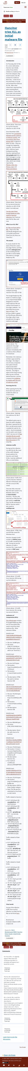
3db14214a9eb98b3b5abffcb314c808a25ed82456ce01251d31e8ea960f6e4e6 (13, 688)
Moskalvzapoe (9, 932)
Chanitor (7, 936)
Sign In (17, 2)
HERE (7, 20)
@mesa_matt (10, 167)
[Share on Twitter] (20, 44)
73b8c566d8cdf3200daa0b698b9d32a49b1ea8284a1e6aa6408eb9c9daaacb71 (14, 637)
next (11, 16)
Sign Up (23, 2)
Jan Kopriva (16, 11)
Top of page (23, 1047)
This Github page (11, 620)
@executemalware (11, 169)
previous (6, 16)
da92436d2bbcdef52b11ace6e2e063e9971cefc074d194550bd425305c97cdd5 (14, 658)
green (11, 7)
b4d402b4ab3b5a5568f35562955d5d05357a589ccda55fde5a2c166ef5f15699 (14, 717)
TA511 (13, 930)
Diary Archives (9, 1055)
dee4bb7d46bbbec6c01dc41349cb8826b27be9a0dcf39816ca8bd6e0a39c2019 (13, 772)
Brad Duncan (9, 52)
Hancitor (19, 932)
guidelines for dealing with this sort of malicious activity (13, 380)
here (7, 311)
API (16, 1060)
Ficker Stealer (9, 934)
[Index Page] (5, 2)
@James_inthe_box (11, 165)
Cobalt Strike (16, 934)
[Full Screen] (10, 44)
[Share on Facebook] (15, 44)
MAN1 (15, 932)
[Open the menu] (25, 7)
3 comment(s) (9, 55)
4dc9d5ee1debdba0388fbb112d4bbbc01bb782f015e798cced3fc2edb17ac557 (14, 742)
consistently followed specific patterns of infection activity (13, 135)
